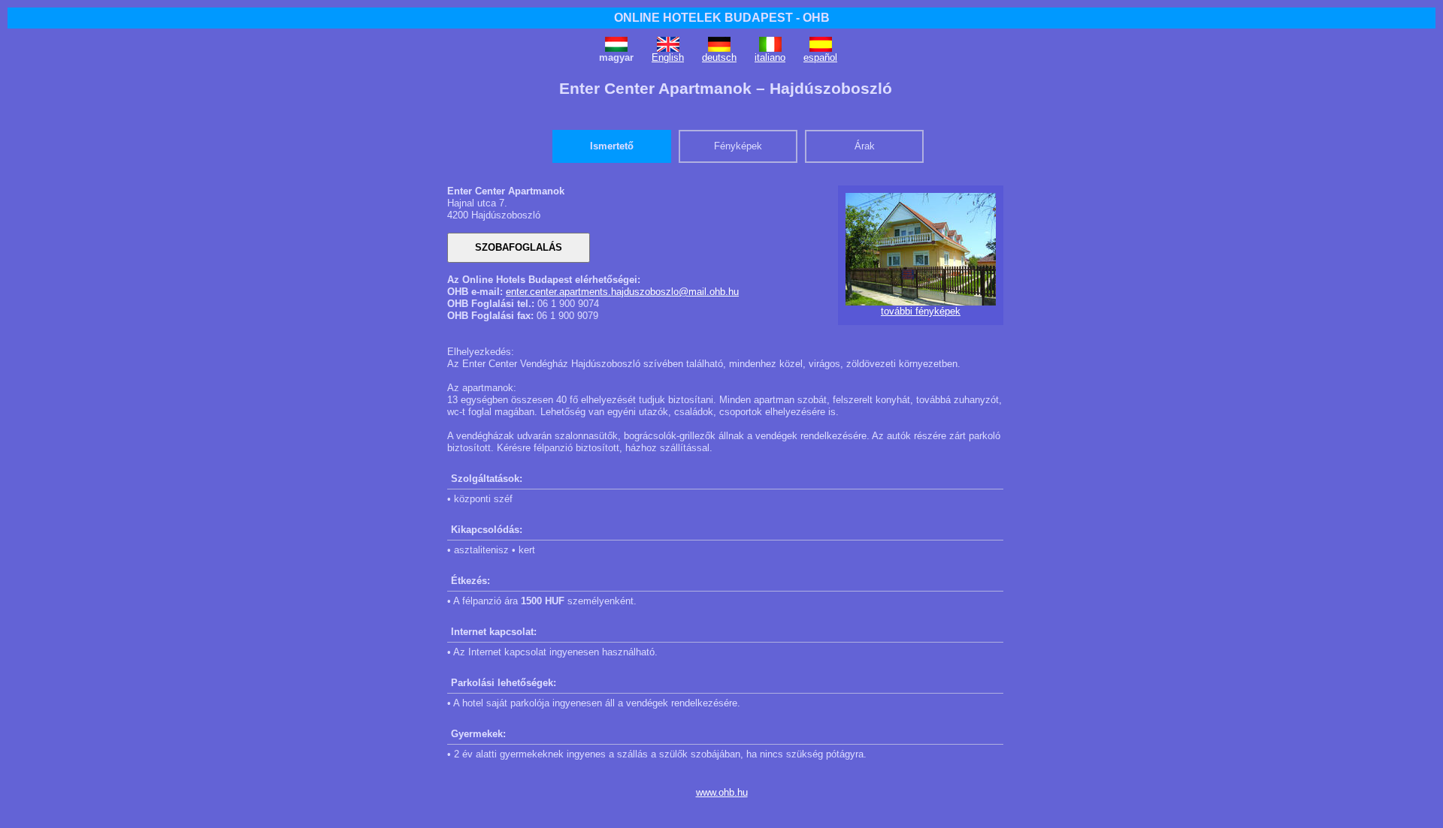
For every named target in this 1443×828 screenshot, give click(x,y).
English (668, 57)
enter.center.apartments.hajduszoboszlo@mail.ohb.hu (622, 291)
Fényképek (738, 146)
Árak (865, 146)
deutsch (719, 57)
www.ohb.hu (722, 792)
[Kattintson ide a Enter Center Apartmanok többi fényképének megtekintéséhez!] (921, 302)
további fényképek (920, 311)
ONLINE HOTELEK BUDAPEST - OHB (722, 17)
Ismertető (612, 146)
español (820, 57)
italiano (770, 57)
